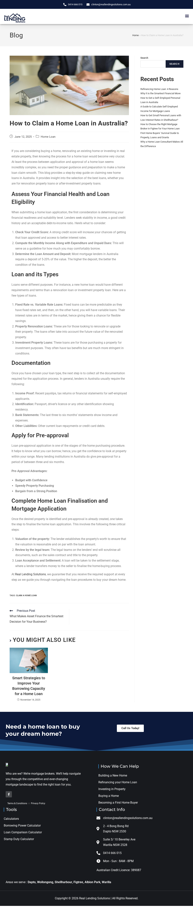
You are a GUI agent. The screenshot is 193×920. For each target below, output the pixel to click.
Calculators (11, 819)
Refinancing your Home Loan (117, 782)
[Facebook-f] (9, 794)
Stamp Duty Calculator (19, 839)
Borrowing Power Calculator (22, 825)
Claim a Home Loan (26, 595)
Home (135, 35)
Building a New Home (112, 775)
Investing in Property (112, 789)
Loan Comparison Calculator (23, 832)
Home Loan (48, 136)
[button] (187, 16)
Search (144, 57)
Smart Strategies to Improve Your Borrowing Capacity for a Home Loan (28, 686)
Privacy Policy (38, 803)
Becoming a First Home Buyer (118, 802)
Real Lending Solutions (30, 574)
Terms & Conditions (17, 803)
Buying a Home (108, 796)
